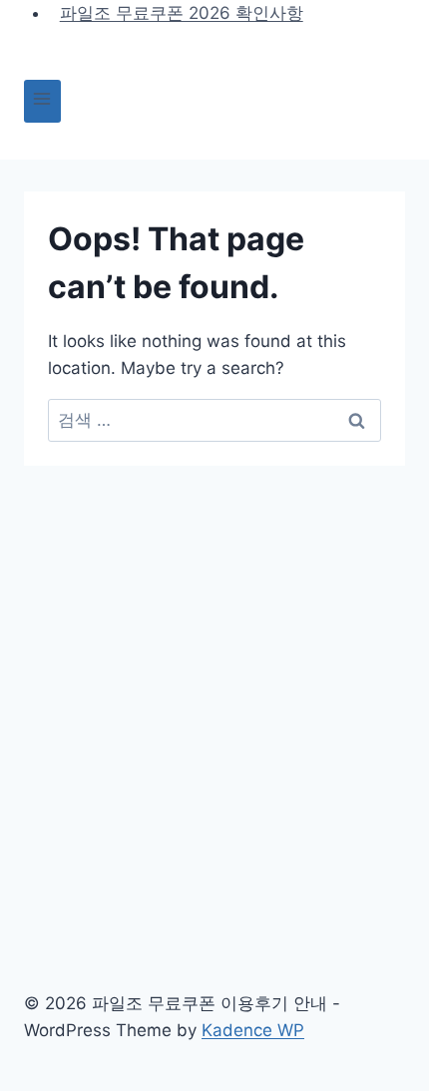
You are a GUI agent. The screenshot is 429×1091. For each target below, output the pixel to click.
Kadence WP (253, 1030)
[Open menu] (42, 101)
